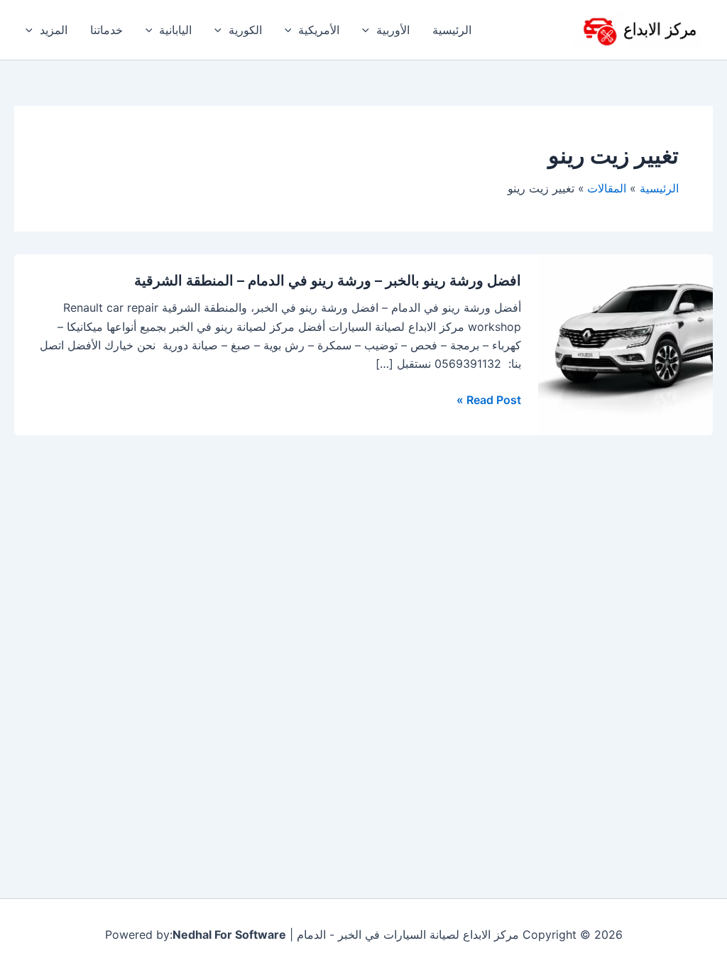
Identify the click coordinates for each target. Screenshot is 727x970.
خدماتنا (106, 30)
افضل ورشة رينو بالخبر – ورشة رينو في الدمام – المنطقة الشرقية (327, 280)
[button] (369, 29)
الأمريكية (318, 30)
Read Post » (489, 400)
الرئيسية (451, 30)
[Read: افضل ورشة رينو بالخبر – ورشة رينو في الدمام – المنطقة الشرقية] (625, 344)
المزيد (53, 30)
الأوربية (393, 30)
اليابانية (175, 30)
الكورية (245, 30)
